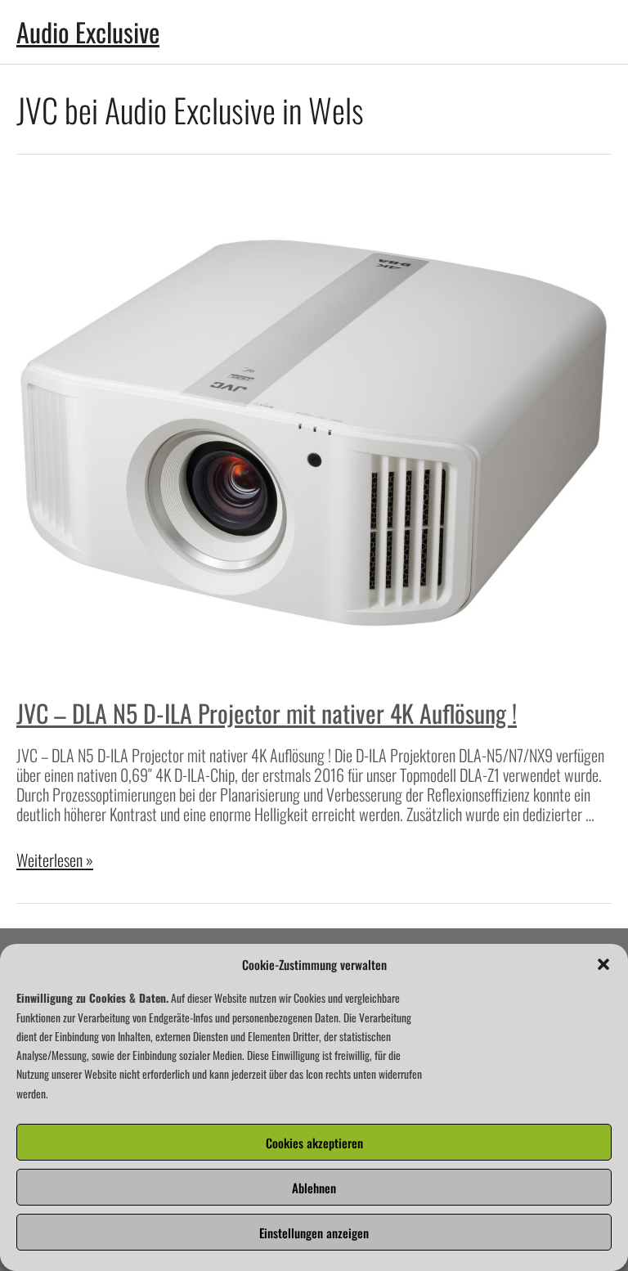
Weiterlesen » (54, 859)
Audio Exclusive (87, 31)
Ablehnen (314, 1188)
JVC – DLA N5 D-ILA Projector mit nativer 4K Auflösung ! (266, 712)
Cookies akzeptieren (314, 1143)
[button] (603, 964)
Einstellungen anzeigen (314, 1233)
